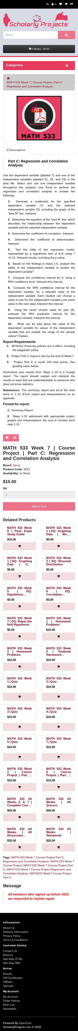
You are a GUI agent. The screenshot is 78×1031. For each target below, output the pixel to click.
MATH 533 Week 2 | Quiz (58, 680)
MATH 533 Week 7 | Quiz (58, 740)
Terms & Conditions (15, 939)
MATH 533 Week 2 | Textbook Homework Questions (58, 653)
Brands (7, 973)
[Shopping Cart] (66, 4)
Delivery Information (15, 931)
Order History (11, 1000)
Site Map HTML (13, 959)
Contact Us (10, 950)
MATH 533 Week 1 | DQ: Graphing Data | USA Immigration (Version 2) (19, 564)
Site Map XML (12, 963)
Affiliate (7, 981)
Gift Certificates (12, 977)
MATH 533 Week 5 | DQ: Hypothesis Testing (19, 592)
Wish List (8, 1004)
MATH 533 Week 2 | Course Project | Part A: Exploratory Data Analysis (19, 775)
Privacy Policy (11, 935)
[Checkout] (71, 4)
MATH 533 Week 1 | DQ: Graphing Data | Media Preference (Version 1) (58, 534)
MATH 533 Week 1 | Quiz (19, 680)
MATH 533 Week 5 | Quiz (19, 740)
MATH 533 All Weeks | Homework (58, 832)
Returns (8, 955)
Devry (16, 465)
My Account (10, 996)
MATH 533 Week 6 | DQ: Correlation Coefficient (58, 592)
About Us (9, 927)
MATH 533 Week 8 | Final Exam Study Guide (19, 531)
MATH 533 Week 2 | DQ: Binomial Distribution (58, 561)
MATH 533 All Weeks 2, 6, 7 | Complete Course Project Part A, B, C (19, 805)
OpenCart (25, 1023)
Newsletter (9, 1008)
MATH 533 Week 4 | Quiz (58, 710)
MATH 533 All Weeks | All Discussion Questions (19, 833)
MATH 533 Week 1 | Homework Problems (58, 621)
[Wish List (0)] (60, 4)
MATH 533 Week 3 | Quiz (19, 710)
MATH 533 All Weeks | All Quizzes (58, 802)
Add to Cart (39, 506)
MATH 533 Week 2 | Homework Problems (19, 651)
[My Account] (54, 4)
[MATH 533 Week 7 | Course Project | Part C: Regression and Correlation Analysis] (39, 118)
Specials (8, 985)
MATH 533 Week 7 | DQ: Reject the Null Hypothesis (19, 621)
